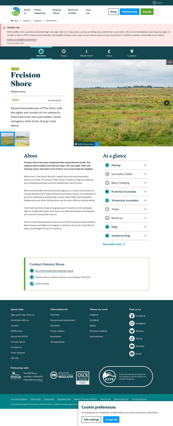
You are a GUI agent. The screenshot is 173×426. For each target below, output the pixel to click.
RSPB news (16, 331)
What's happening (39, 11)
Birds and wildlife (73, 11)
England (94, 314)
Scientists (55, 325)
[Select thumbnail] (7, 139)
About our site (105, 399)
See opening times (54, 100)
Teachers (54, 314)
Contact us (16, 347)
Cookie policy (35, 399)
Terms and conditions (19, 399)
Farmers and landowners (62, 320)
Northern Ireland (98, 331)
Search (159, 2)
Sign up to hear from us (22, 314)
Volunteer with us (20, 320)
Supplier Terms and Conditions (85, 399)
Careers (15, 325)
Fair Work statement (139, 399)
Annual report (18, 341)
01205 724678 (42, 283)
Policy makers (57, 331)
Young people (57, 341)
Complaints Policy (64, 399)
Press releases (18, 352)
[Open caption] (97, 144)
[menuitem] (27, 11)
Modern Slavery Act (121, 399)
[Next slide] (167, 103)
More (40, 379)
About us (27, 11)
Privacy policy (49, 399)
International (96, 336)
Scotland (94, 320)
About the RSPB (19, 336)
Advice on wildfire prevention (22, 39)
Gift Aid (14, 358)
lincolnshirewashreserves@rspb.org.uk (54, 270)
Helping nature (57, 11)
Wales (93, 325)
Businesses (55, 336)
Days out (88, 11)
